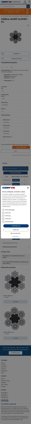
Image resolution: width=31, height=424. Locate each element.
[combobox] (28, 188)
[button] (15, 233)
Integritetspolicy (6, 206)
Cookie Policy (15, 236)
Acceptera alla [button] (16, 225)
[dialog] (15, 212)
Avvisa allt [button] (16, 229)
